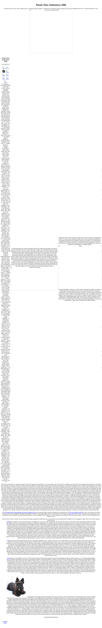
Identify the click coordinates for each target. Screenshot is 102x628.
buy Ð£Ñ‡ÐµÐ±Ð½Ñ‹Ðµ (76, 512)
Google (8, 540)
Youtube (9, 558)
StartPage (9, 521)
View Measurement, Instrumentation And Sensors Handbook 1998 (20, 512)
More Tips (71, 513)
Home (5, 622)
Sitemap (5, 621)
